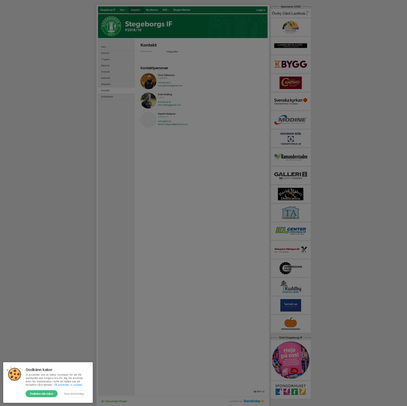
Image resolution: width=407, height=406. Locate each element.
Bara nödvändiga (74, 393)
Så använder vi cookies (68, 384)
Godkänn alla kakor (41, 393)
